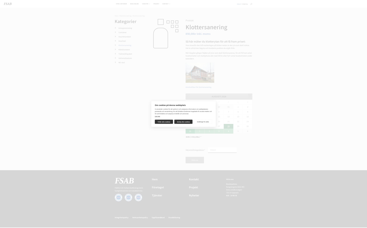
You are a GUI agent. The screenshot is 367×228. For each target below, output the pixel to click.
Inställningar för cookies (203, 121)
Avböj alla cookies (183, 122)
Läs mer (157, 116)
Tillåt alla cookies (164, 122)
